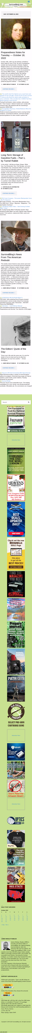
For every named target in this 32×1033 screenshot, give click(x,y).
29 (27, 920)
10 (6, 916)
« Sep (3, 924)
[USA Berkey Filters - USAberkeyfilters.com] (16, 770)
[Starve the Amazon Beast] (16, 788)
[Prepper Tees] (16, 838)
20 (18, 918)
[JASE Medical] (16, 857)
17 (6, 918)
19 (14, 918)
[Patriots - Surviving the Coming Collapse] (16, 689)
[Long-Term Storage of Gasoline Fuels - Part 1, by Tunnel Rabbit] (15, 136)
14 (23, 916)
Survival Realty (5, 381)
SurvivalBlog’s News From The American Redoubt (11, 257)
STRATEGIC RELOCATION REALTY (11, 297)
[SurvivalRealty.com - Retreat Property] (16, 419)
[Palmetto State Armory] (16, 519)
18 (10, 918)
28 (23, 920)
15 (27, 916)
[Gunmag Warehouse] (16, 584)
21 (23, 918)
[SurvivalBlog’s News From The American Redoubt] (15, 236)
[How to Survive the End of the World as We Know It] (16, 461)
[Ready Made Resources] (16, 635)
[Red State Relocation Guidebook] (16, 893)
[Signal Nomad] (16, 662)
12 (14, 916)
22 (27, 918)
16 (2, 918)
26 (14, 920)
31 (6, 921)
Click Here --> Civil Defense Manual (11, 306)
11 (10, 916)
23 (2, 920)
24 (6, 920)
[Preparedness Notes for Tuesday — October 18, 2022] (15, 34)
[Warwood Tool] (16, 875)
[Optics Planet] (16, 820)
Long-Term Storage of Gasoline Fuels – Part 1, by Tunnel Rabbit (13, 158)
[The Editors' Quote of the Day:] (15, 330)
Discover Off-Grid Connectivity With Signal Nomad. (15, 373)
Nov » (7, 924)
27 (18, 920)
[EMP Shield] (16, 752)
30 (2, 921)
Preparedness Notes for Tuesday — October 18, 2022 (13, 55)
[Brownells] (16, 554)
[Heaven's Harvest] (16, 488)
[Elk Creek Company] (16, 715)
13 (18, 916)
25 (10, 920)
